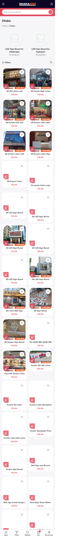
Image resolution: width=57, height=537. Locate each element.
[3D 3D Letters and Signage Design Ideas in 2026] (14, 78)
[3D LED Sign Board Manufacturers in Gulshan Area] (14, 235)
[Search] (50, 12)
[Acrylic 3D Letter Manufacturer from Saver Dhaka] (14, 392)
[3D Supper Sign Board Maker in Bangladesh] (14, 329)
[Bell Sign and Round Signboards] (41, 455)
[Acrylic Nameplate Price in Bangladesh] (41, 421)
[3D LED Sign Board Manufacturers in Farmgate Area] (41, 204)
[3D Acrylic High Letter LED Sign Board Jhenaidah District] (41, 78)
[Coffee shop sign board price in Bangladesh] (14, 522)
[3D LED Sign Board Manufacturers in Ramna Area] (14, 267)
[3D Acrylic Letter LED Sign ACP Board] (14, 141)
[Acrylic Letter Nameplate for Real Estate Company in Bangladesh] (41, 392)
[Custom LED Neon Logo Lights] (41, 519)
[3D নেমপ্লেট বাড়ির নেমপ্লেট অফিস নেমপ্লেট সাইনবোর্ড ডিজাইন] (41, 329)
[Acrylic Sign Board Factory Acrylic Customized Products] (14, 457)
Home (4, 26)
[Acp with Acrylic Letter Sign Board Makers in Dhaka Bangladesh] (14, 361)
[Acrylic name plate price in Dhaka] (14, 424)
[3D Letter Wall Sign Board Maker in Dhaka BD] (14, 298)
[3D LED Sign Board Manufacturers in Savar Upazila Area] (41, 267)
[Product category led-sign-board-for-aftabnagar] (14, 44)
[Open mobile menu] (3, 4)
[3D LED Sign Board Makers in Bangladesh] (14, 202)
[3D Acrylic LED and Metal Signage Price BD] (14, 110)
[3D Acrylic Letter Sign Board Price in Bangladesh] (41, 141)
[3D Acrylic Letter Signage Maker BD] (14, 170)
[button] (6, 86)
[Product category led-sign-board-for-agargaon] (40, 44)
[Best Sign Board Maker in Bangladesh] (41, 489)
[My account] (51, 4)
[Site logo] (27, 4)
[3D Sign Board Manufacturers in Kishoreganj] (41, 298)
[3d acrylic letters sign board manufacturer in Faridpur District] (41, 172)
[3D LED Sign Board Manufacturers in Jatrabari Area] (41, 235)
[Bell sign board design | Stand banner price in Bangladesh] (14, 489)
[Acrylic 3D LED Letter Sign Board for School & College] (41, 357)
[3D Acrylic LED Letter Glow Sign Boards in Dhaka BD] (41, 110)
